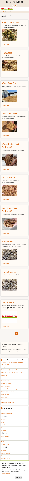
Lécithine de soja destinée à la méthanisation (13, 370)
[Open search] (26, 9)
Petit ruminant (5, 436)
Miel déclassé (4, 375)
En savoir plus (5, 44)
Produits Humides (6, 411)
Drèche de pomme (6, 383)
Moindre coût (5, 456)
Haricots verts (5, 394)
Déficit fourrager (5, 453)
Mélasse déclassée (6, 378)
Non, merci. (19, 477)
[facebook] (13, 6)
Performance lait (5, 458)
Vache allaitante (5, 442)
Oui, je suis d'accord (8, 477)
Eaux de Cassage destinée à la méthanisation (13, 372)
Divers (3, 419)
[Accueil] (7, 8)
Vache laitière (5, 444)
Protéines (4, 430)
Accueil (2, 11)
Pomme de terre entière (7, 392)
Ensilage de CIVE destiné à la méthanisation (12, 367)
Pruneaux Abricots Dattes (8, 402)
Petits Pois (4, 397)
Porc (2, 439)
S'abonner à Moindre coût (14, 337)
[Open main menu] (22, 9)
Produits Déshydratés (7, 413)
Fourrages (4, 428)
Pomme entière (5, 400)
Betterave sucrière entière (8, 386)
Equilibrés (4, 425)
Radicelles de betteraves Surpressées (11, 389)
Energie (3, 422)
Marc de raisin (5, 380)
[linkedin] (16, 6)
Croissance (4, 450)
